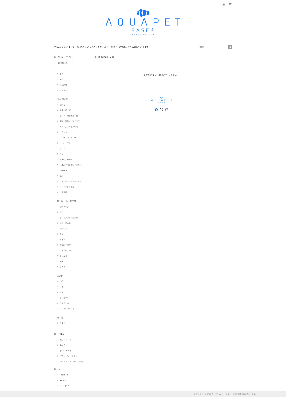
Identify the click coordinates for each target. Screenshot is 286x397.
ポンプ (62, 148)
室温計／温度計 (66, 245)
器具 (61, 74)
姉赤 (61, 287)
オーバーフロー (66, 143)
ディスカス (64, 90)
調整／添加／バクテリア (70, 121)
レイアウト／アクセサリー (71, 181)
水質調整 (63, 85)
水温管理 (63, 192)
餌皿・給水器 (65, 223)
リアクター (64, 132)
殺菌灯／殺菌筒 (66, 159)
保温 (61, 234)
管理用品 (63, 228)
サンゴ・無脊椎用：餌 (69, 116)
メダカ (62, 292)
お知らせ (64, 345)
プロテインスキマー (68, 137)
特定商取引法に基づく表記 (71, 361)
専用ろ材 (64, 170)
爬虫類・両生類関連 (66, 201)
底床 (61, 176)
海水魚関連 (62, 99)
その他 (62, 267)
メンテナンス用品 (67, 187)
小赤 (61, 281)
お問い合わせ (66, 350)
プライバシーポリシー (69, 356)
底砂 (61, 79)
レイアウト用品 (66, 250)
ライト (62, 154)
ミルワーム (64, 303)
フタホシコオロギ (67, 308)
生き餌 (60, 275)
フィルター (64, 256)
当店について (66, 339)
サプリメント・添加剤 (69, 217)
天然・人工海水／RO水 (69, 126)
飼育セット (64, 105)
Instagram (65, 386)
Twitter (63, 380)
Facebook (64, 375)
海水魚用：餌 (65, 110)
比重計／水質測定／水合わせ (71, 165)
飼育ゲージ (64, 207)
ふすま (62, 323)
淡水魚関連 (62, 62)
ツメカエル (64, 298)
